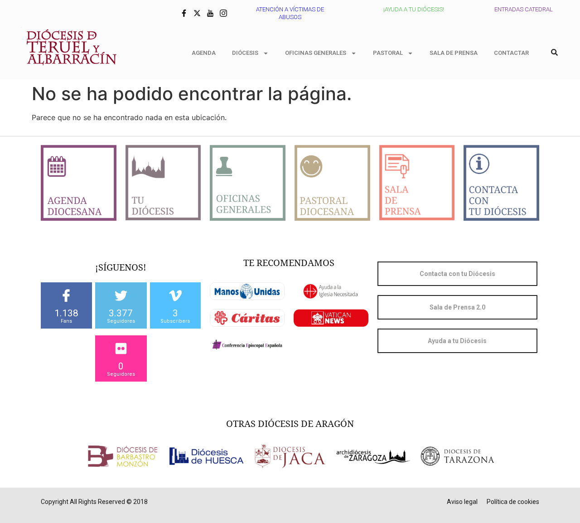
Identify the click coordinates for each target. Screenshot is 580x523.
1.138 (66, 313)
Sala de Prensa (454, 52)
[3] (175, 295)
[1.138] (66, 295)
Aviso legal (462, 501)
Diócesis (245, 52)
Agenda (204, 52)
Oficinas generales (315, 52)
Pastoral (388, 52)
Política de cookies (513, 501)
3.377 (121, 313)
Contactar (511, 52)
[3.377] (121, 295)
